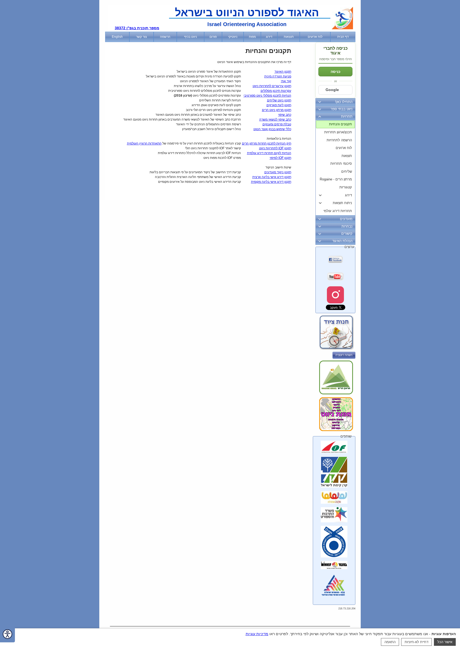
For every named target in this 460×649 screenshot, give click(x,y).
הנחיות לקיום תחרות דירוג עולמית (269, 153)
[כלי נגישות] (7, 634)
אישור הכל (444, 642)
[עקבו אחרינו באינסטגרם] (335, 294)
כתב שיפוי (284, 115)
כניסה (335, 71)
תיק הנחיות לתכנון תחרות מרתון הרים (266, 143)
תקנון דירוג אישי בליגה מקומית (271, 182)
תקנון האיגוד (282, 71)
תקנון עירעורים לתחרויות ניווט (272, 86)
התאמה (390, 642)
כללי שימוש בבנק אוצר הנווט (272, 129)
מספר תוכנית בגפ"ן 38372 (137, 28)
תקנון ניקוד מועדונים (277, 172)
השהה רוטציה (343, 355)
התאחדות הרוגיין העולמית (144, 143)
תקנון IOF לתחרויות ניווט (275, 148)
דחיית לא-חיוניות (416, 642)
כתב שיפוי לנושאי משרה (275, 119)
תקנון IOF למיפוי (280, 158)
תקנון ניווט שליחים (279, 100)
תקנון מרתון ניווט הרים (276, 110)
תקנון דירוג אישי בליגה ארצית (271, 177)
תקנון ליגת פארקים (278, 105)
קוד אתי (286, 81)
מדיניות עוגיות (257, 634)
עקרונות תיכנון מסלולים (276, 91)
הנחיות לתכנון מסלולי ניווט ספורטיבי (267, 95)
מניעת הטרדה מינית (277, 76)
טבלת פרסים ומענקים (276, 124)
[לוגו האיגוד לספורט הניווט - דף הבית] (342, 28)
